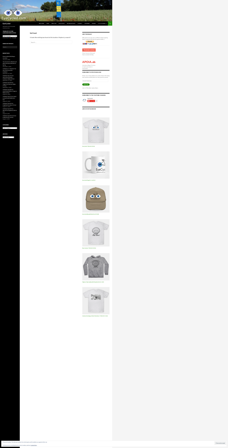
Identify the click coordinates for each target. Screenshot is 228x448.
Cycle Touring (102, 23)
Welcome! (41, 23)
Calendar (87, 23)
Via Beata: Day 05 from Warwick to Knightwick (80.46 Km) (10, 110)
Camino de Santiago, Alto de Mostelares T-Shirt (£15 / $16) (95, 316)
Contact (80, 23)
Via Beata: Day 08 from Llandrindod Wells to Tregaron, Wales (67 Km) (10, 91)
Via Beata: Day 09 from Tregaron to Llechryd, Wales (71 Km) (9, 84)
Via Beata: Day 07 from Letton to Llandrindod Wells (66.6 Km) (9, 98)
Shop (47, 23)
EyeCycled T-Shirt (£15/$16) (88, 146)
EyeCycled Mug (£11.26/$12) (88, 180)
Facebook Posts (71, 23)
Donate (94, 23)
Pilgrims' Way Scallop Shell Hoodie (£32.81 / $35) (93, 282)
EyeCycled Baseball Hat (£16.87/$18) (90, 214)
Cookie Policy (34, 445)
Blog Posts (62, 23)
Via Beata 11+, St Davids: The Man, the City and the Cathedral (9, 70)
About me (53, 23)
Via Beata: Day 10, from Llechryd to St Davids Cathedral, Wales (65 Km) (8, 77)
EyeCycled (6, 23)
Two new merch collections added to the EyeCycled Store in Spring (10, 63)
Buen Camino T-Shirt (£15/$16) (89, 248)
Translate (14, 37)
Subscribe (86, 84)
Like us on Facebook (89, 109)
